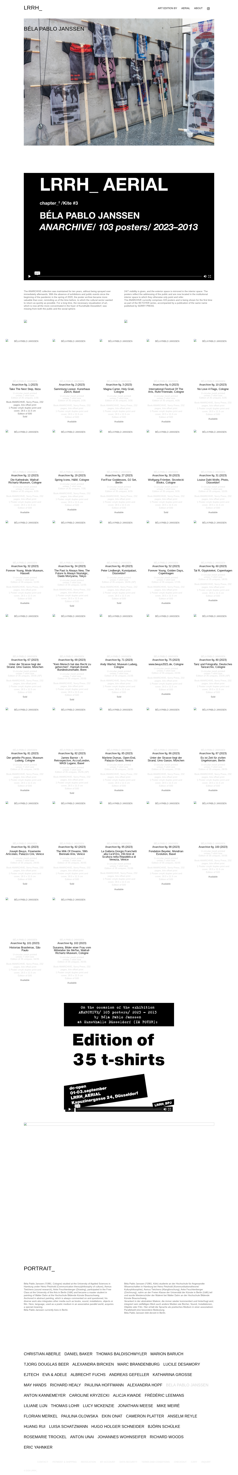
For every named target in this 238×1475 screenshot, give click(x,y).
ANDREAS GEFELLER (129, 1374)
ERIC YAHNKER (38, 1447)
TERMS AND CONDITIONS (156, 1462)
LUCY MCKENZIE (98, 1406)
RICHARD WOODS (167, 1437)
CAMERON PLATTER (145, 1416)
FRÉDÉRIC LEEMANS (164, 1395)
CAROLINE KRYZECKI (89, 1395)
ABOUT (198, 8)
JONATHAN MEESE (135, 1406)
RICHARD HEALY (65, 1385)
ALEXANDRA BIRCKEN (93, 1364)
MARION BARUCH (166, 1354)
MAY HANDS (35, 1385)
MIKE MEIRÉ (168, 1406)
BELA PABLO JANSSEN (187, 1385)
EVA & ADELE (54, 1374)
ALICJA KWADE (127, 1395)
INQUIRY (206, 1462)
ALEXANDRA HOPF (144, 1385)
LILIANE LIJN (35, 1406)
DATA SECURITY (128, 1462)
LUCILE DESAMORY (181, 1364)
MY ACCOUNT (107, 1462)
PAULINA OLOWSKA (79, 1416)
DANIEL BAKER (78, 1354)
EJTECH (31, 1374)
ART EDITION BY (167, 8)
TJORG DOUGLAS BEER (46, 1364)
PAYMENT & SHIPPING (64, 1462)
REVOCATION (88, 1462)
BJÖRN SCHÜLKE (164, 1426)
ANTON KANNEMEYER (45, 1395)
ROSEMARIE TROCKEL (45, 1437)
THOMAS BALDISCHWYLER (121, 1354)
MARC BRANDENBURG (138, 1364)
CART (194, 1462)
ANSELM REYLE (182, 1416)
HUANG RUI (34, 1426)
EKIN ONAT (112, 1416)
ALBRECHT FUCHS (88, 1374)
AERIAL (185, 8)
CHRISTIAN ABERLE (42, 1354)
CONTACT (42, 1462)
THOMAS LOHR (65, 1406)
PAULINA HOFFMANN (104, 1385)
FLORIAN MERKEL (41, 1416)
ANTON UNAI (82, 1437)
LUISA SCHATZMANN (68, 1426)
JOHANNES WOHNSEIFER (122, 1437)
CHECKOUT (180, 1462)
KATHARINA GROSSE (172, 1374)
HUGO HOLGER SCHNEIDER (117, 1426)
